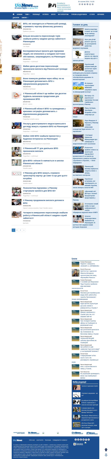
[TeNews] (33, 433)
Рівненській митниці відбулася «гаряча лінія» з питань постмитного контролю (85, 171)
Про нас (32, 440)
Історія (92, 14)
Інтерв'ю (45, 14)
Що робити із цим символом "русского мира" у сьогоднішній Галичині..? (90, 349)
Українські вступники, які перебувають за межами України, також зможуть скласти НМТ (85, 183)
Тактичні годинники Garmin (90, 386)
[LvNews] (58, 433)
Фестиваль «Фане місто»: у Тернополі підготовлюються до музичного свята (90, 418)
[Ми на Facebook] (80, 4)
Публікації (36, 14)
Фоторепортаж (63, 14)
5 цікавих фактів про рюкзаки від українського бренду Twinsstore (89, 410)
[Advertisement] (85, 243)
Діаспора (16, 18)
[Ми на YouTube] (85, 4)
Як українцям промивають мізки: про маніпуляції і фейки (90, 376)
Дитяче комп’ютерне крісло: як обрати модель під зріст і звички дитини (85, 56)
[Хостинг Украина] (91, 443)
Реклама (48, 440)
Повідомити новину (60, 440)
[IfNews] (92, 433)
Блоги (53, 14)
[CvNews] (77, 433)
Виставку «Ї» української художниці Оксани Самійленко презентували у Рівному (85, 100)
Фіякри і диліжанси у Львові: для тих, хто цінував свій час (87, 314)
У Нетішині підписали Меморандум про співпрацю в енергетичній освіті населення (85, 139)
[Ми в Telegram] (90, 4)
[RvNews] (43, 433)
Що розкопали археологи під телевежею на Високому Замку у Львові (89, 332)
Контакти (40, 440)
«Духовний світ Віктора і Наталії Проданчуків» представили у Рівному (85, 195)
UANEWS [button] (24, 18)
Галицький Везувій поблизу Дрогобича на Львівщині (88, 340)
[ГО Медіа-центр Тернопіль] (78, 444)
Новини (19, 14)
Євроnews (100, 14)
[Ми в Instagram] (87, 4)
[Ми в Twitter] (82, 4)
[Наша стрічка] (93, 4)
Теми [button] (27, 14)
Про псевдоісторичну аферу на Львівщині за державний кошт (88, 323)
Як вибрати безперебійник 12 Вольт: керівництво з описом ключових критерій (64, 7)
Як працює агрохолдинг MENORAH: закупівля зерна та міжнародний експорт (85, 87)
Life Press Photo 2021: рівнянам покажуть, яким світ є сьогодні (89, 425)
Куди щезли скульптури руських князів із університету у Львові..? (89, 306)
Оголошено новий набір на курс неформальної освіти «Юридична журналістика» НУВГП (85, 208)
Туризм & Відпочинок (79, 14)
